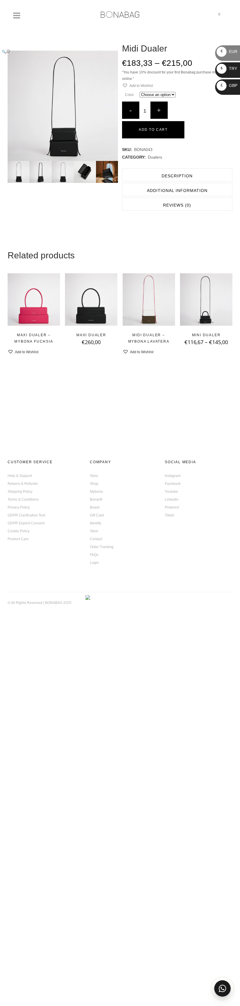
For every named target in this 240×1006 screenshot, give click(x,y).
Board (95, 507)
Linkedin (172, 499)
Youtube (171, 492)
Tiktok (169, 515)
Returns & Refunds (23, 484)
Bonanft (96, 499)
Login (94, 563)
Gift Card (97, 515)
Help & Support (20, 476)
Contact (96, 539)
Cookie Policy (19, 531)
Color (129, 95)
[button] (57, 52)
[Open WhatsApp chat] (222, 988)
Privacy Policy (19, 507)
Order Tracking (102, 547)
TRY (229, 68)
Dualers (155, 157)
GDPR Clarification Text (26, 515)
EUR (229, 51)
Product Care (18, 539)
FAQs (94, 555)
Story (94, 476)
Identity (95, 523)
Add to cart (153, 130)
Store (94, 531)
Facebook (173, 484)
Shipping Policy (20, 492)
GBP (229, 85)
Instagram (173, 476)
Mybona (96, 492)
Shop (94, 484)
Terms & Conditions (23, 499)
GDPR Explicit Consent (26, 523)
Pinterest (172, 507)
